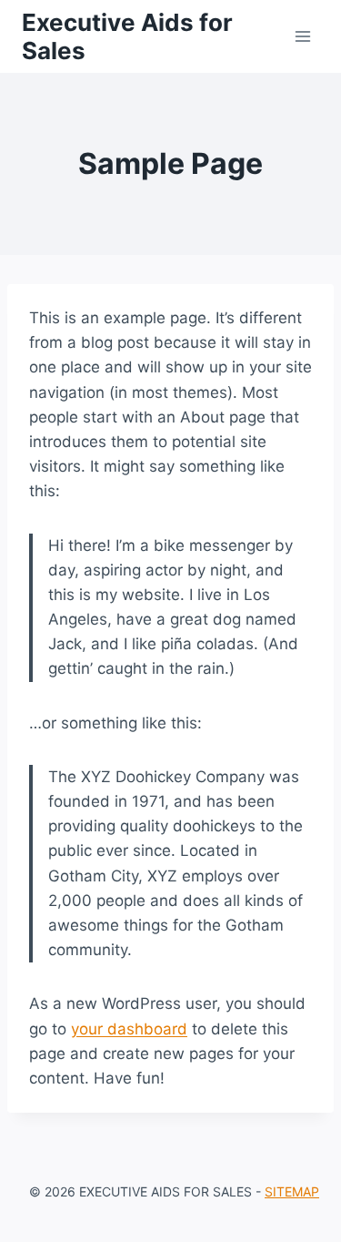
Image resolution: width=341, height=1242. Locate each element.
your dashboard (129, 1029)
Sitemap (292, 1191)
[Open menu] (302, 36)
